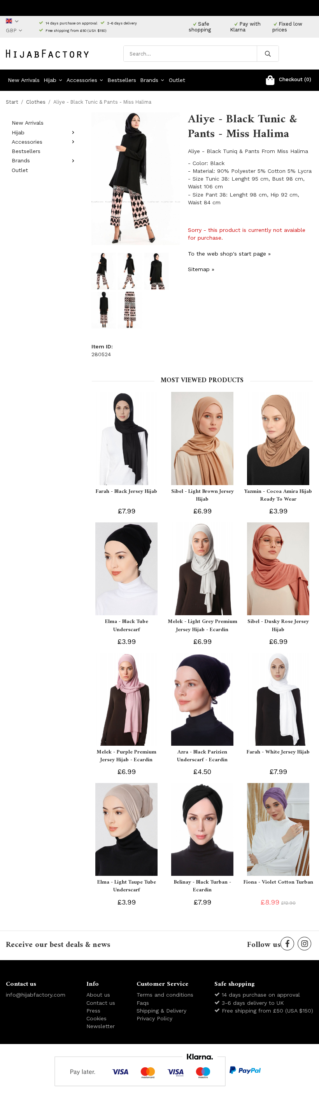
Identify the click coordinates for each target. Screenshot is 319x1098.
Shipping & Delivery (161, 1011)
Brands (149, 80)
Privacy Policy (154, 1018)
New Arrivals (24, 80)
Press (93, 1011)
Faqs (143, 1003)
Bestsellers (121, 80)
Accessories (82, 80)
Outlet (177, 80)
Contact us (100, 1003)
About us (98, 995)
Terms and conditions (165, 995)
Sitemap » (201, 269)
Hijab (50, 80)
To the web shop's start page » (229, 254)
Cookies (96, 1018)
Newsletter (100, 1026)
